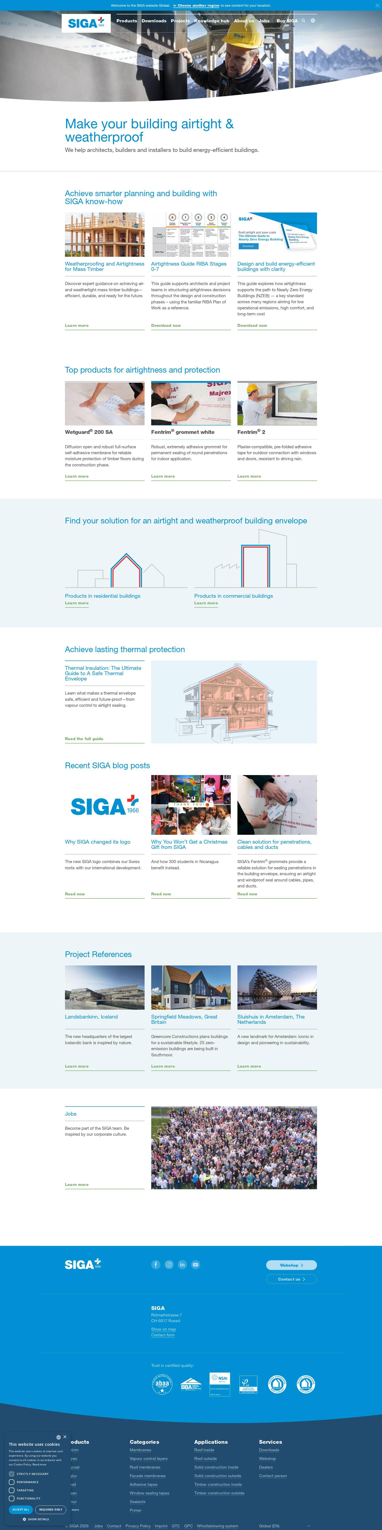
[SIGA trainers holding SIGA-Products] (234, 1147)
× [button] (64, 1437)
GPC (188, 1525)
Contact (114, 1525)
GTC (176, 1525)
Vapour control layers (149, 1458)
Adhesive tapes (144, 1484)
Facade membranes (148, 1475)
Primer (135, 1510)
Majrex (71, 1458)
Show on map (163, 1329)
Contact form (163, 1334)
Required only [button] (50, 1509)
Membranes (140, 1449)
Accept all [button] (21, 1509)
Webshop (289, 1265)
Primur (71, 1501)
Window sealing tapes (149, 1492)
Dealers (266, 1467)
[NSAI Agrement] (220, 1384)
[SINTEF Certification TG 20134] (306, 1384)
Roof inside (204, 1449)
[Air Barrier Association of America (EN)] (162, 1384)
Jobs (98, 1525)
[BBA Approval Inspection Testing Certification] (191, 1384)
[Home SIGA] (86, 23)
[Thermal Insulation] (234, 702)
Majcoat (72, 1467)
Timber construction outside (219, 1492)
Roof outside (205, 1458)
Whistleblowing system (217, 1525)
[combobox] (58, 1437)
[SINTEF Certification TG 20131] (277, 1384)
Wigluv (71, 1475)
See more (72, 1509)
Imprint (161, 1525)
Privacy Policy (138, 1525)
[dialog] (37, 1479)
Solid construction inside (216, 1467)
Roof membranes (145, 1467)
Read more (39, 1464)
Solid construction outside (217, 1475)
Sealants (137, 1501)
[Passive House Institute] (248, 1384)
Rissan (71, 1492)
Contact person (273, 1475)
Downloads (269, 1449)
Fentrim (71, 1449)
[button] (155, 1264)
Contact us (289, 1279)
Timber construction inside (218, 1484)
